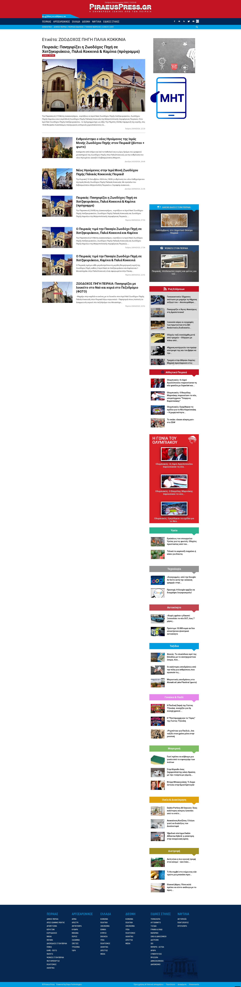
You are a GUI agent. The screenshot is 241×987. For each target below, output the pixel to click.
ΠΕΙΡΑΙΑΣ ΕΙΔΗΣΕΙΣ (75, 27)
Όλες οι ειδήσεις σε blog (54, 16)
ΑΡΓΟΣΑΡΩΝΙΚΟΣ (61, 21)
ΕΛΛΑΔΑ (76, 21)
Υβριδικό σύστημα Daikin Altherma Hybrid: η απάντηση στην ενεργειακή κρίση (180, 836)
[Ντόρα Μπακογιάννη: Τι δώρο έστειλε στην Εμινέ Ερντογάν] (158, 785)
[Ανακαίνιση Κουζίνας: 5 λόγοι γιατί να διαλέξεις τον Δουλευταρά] (158, 823)
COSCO (105, 27)
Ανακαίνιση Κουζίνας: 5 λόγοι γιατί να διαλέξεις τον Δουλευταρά (181, 823)
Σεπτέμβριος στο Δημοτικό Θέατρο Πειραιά (174, 231)
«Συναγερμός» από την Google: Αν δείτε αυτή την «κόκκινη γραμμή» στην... (181, 580)
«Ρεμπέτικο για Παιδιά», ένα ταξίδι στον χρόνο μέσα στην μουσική (180, 733)
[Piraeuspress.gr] (120, 8)
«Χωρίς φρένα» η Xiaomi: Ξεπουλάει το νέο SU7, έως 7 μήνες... (180, 618)
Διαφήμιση (182, 984)
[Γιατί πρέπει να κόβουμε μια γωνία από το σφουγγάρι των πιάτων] (158, 759)
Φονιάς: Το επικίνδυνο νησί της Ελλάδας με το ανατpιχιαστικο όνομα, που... (182, 657)
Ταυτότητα (170, 984)
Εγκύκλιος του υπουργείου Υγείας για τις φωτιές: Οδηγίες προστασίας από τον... (182, 541)
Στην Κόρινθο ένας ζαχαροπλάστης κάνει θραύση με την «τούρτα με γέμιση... (181, 772)
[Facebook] (174, 22)
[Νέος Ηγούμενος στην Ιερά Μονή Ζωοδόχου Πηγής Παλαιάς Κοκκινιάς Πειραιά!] (57, 178)
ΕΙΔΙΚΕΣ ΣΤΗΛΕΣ (111, 21)
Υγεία (174, 530)
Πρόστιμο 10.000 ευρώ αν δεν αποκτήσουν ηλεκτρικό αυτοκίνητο (181, 631)
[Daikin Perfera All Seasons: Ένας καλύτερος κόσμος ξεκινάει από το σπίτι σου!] (158, 811)
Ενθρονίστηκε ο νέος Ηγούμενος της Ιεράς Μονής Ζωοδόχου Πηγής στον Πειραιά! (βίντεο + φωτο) (110, 143)
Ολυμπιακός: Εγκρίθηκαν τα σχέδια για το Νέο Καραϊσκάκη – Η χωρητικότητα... (181, 410)
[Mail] (179, 22)
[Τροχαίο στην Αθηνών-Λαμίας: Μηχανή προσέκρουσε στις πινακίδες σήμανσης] (158, 363)
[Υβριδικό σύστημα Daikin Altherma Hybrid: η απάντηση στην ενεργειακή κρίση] (158, 836)
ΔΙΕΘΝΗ (86, 21)
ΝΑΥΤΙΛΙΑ (96, 21)
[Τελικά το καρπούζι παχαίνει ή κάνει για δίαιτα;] (158, 554)
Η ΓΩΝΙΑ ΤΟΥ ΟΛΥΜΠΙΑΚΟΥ (164, 440)
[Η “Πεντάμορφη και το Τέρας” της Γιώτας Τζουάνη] (158, 721)
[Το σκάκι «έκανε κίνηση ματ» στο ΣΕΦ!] (158, 422)
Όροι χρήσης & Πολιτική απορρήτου (148, 984)
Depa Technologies (74, 984)
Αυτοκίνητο (174, 607)
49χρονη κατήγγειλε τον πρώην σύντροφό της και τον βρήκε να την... (181, 350)
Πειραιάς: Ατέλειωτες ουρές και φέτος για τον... (174, 272)
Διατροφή (174, 851)
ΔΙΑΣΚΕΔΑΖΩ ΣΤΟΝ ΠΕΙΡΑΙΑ (176, 207)
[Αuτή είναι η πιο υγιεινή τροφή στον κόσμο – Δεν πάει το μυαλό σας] (158, 862)
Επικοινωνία (194, 984)
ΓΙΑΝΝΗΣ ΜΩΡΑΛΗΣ (93, 27)
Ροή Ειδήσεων (176, 289)
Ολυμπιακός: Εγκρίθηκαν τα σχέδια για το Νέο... (174, 520)
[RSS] (184, 22)
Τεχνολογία (174, 569)
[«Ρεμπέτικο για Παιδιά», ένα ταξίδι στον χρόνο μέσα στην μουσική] (158, 734)
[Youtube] (193, 22)
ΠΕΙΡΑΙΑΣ (46, 21)
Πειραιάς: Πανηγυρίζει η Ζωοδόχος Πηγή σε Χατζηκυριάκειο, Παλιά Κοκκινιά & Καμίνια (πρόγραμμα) (91, 49)
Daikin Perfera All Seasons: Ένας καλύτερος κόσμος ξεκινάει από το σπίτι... (182, 811)
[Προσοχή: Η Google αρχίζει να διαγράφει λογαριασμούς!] (158, 593)
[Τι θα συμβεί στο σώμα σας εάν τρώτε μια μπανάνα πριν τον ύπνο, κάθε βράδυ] (158, 875)
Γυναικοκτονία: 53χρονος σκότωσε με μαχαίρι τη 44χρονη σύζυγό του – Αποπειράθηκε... (182, 299)
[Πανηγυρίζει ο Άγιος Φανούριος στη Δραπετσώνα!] (158, 312)
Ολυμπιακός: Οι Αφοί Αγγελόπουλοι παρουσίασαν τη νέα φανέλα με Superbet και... (182, 383)
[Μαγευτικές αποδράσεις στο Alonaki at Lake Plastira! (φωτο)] (158, 682)
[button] (197, 29)
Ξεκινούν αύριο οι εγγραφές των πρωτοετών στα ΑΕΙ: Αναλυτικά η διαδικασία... (180, 325)
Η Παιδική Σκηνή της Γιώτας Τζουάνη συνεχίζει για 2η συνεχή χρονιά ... (180, 708)
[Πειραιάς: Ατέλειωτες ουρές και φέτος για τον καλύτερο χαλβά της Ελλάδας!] (174, 261)
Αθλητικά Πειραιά (176, 372)
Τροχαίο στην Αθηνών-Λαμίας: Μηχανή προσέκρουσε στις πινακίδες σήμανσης (181, 363)
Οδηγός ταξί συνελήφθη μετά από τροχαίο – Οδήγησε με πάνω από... (181, 338)
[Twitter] (189, 22)
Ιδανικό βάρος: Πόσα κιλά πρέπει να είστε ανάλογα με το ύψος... (181, 887)
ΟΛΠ (112, 27)
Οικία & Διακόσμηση (174, 800)
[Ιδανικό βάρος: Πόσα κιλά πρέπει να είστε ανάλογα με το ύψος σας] (158, 887)
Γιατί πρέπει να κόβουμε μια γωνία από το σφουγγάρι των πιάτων (181, 759)
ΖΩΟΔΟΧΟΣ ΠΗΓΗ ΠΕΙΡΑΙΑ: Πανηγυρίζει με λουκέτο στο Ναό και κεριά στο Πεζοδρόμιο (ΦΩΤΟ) (107, 287)
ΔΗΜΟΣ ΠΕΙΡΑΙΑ (60, 27)
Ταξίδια (174, 646)
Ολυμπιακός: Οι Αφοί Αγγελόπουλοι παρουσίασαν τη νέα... (174, 465)
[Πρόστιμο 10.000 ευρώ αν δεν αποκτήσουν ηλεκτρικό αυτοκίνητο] (158, 631)
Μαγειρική (174, 748)
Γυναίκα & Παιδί (174, 697)
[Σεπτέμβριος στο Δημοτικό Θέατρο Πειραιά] (174, 220)
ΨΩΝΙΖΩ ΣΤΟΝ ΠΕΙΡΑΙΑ (176, 248)
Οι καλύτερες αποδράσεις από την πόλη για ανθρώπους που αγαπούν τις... (181, 670)
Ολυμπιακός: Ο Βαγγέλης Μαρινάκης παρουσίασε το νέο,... (174, 492)
